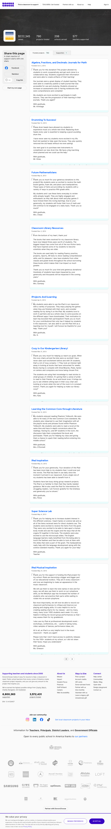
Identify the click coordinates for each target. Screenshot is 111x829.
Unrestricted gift (81, 698)
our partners (81, 736)
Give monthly (79, 690)
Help (89, 4)
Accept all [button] (97, 821)
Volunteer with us (81, 692)
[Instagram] (27, 719)
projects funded (36, 695)
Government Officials (86, 730)
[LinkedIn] (34, 719)
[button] (14, 80)
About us (80, 4)
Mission (59, 677)
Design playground (100, 687)
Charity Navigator (8, 690)
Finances (60, 684)
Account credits (80, 679)
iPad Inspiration (40, 460)
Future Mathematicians (44, 172)
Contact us (97, 690)
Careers (60, 690)
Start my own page (14, 88)
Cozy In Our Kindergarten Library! (50, 348)
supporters (8, 695)
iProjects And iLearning (44, 297)
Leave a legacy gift (82, 695)
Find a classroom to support (28, 5)
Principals (45, 730)
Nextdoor (15, 74)
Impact (59, 679)
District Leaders (60, 730)
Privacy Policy (27, 826)
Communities (98, 679)
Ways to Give (80, 673)
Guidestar (22, 690)
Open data (97, 684)
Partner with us (68, 4)
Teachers (34, 730)
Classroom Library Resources (47, 228)
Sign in (106, 4)
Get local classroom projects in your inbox (72, 720)
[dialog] (55, 821)
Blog (100, 682)
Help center (97, 677)
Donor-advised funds (82, 684)
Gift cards (78, 682)
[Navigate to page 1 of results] (66, 659)
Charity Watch (41, 687)
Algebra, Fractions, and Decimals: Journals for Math (59, 62)
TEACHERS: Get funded (50, 4)
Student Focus (62, 682)
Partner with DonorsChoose (55, 809)
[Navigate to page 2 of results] (72, 659)
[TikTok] (49, 719)
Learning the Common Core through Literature (57, 409)
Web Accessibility (63, 692)
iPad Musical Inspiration (44, 567)
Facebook (15, 68)
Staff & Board (62, 687)
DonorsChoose (8, 5)
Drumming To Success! (44, 119)
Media (95, 682)
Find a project (80, 677)
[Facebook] (41, 719)
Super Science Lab (42, 511)
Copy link (19, 80)
